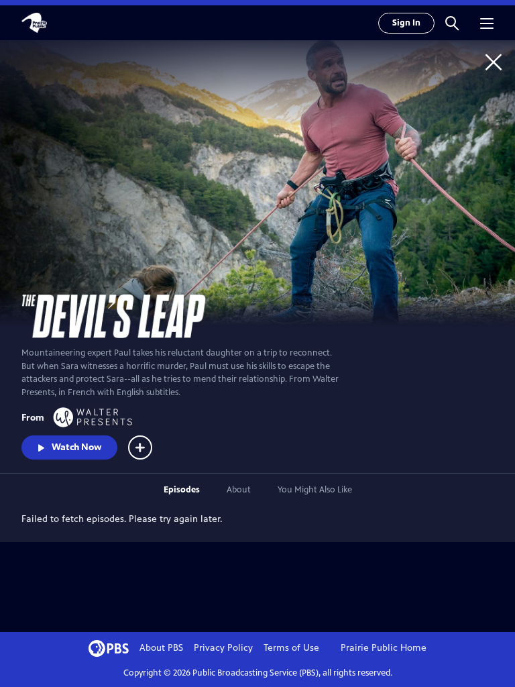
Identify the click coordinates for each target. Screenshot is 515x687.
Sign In (406, 22)
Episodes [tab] (182, 489)
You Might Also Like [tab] (315, 489)
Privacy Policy (223, 647)
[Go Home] (493, 62)
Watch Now (76, 447)
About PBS (161, 647)
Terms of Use (291, 647)
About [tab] (239, 489)
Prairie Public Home (383, 647)
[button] (452, 22)
